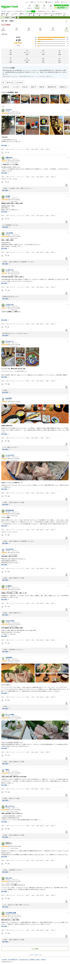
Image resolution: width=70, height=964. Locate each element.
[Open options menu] (68, 110)
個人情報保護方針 (13, 959)
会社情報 (4, 959)
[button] (5, 99)
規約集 (38, 959)
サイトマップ (41, 2)
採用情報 (32, 959)
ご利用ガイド (33, 2)
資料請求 (43, 959)
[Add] (66, 21)
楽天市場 (57, 2)
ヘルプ (26, 2)
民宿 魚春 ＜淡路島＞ (8, 21)
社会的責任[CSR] (23, 959)
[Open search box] (3, 82)
